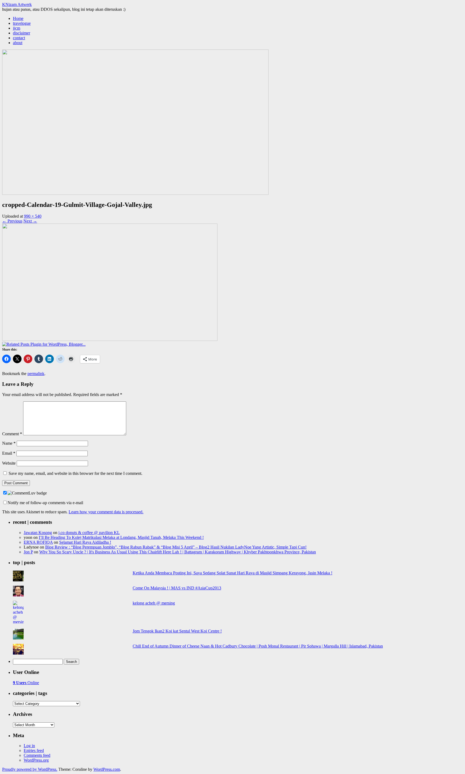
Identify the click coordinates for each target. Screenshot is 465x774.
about (17, 42)
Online (26, 682)
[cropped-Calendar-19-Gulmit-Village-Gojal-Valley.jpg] (109, 339)
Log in (29, 745)
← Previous (12, 221)
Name (9, 443)
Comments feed (37, 755)
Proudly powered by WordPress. (29, 769)
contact (19, 38)
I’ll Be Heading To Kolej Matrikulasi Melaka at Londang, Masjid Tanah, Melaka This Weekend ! (121, 537)
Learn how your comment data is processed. (106, 512)
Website (9, 463)
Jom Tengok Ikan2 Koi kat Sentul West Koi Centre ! (177, 631)
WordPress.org (36, 760)
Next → (30, 221)
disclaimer (21, 33)
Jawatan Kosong (38, 532)
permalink (35, 373)
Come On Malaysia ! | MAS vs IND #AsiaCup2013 (177, 588)
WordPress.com (106, 769)
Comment (12, 434)
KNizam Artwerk (17, 4)
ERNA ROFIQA (38, 542)
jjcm (16, 28)
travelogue (22, 23)
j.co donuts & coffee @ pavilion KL (89, 532)
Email (8, 453)
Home (18, 18)
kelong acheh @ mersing (154, 603)
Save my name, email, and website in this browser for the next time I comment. (75, 473)
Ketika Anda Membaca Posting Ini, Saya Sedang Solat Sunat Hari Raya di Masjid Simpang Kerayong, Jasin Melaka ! (232, 573)
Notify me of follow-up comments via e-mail (45, 502)
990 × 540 (32, 216)
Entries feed (34, 750)
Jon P (28, 552)
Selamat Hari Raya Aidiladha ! (85, 542)
